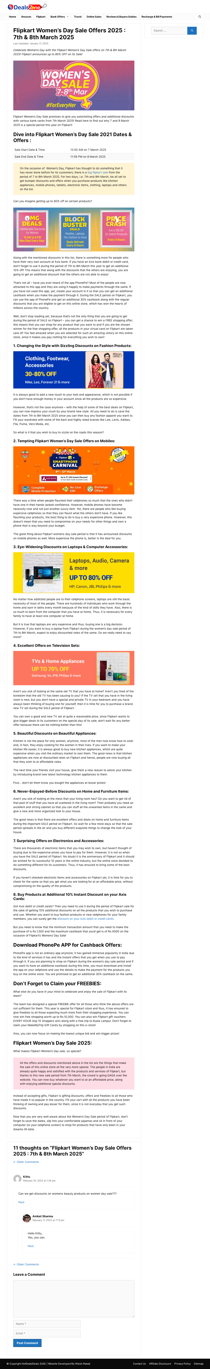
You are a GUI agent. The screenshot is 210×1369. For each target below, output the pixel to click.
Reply (21, 1202)
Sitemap (198, 1363)
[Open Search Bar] (199, 17)
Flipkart (40, 16)
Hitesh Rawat (82, 1363)
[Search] (192, 31)
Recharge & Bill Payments (157, 16)
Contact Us (139, 1363)
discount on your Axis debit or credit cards (85, 918)
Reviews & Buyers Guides (121, 16)
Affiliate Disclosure (160, 1363)
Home (12, 16)
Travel (78, 16)
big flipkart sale (98, 172)
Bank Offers (58, 16)
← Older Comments (26, 1162)
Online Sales (94, 16)
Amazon (26, 16)
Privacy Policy (182, 1363)
